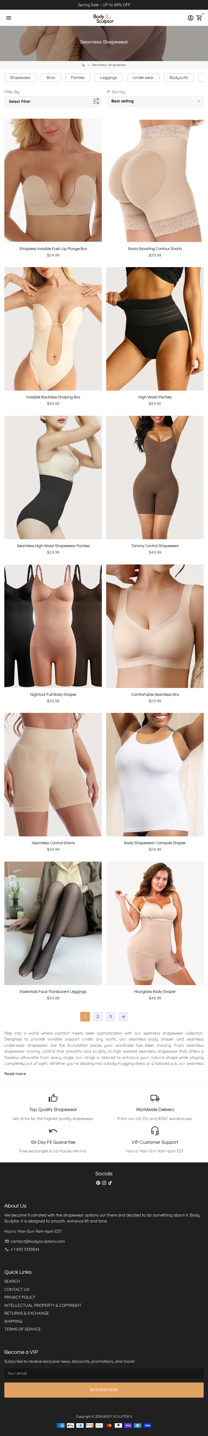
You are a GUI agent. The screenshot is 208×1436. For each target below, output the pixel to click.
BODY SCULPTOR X (117, 1416)
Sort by (116, 91)
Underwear (143, 77)
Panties (77, 77)
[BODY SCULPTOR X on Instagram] (104, 1182)
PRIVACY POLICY (19, 1297)
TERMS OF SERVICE (22, 1329)
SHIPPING (13, 1321)
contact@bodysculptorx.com (35, 1241)
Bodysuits (179, 77)
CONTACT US (16, 1289)
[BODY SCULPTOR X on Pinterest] (98, 1182)
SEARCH (12, 1281)
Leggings (108, 77)
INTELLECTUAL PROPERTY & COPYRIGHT (43, 1305)
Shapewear (20, 77)
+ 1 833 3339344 (22, 1249)
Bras (51, 77)
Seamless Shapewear (109, 65)
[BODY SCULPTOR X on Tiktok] (110, 1182)
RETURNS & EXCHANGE (26, 1313)
